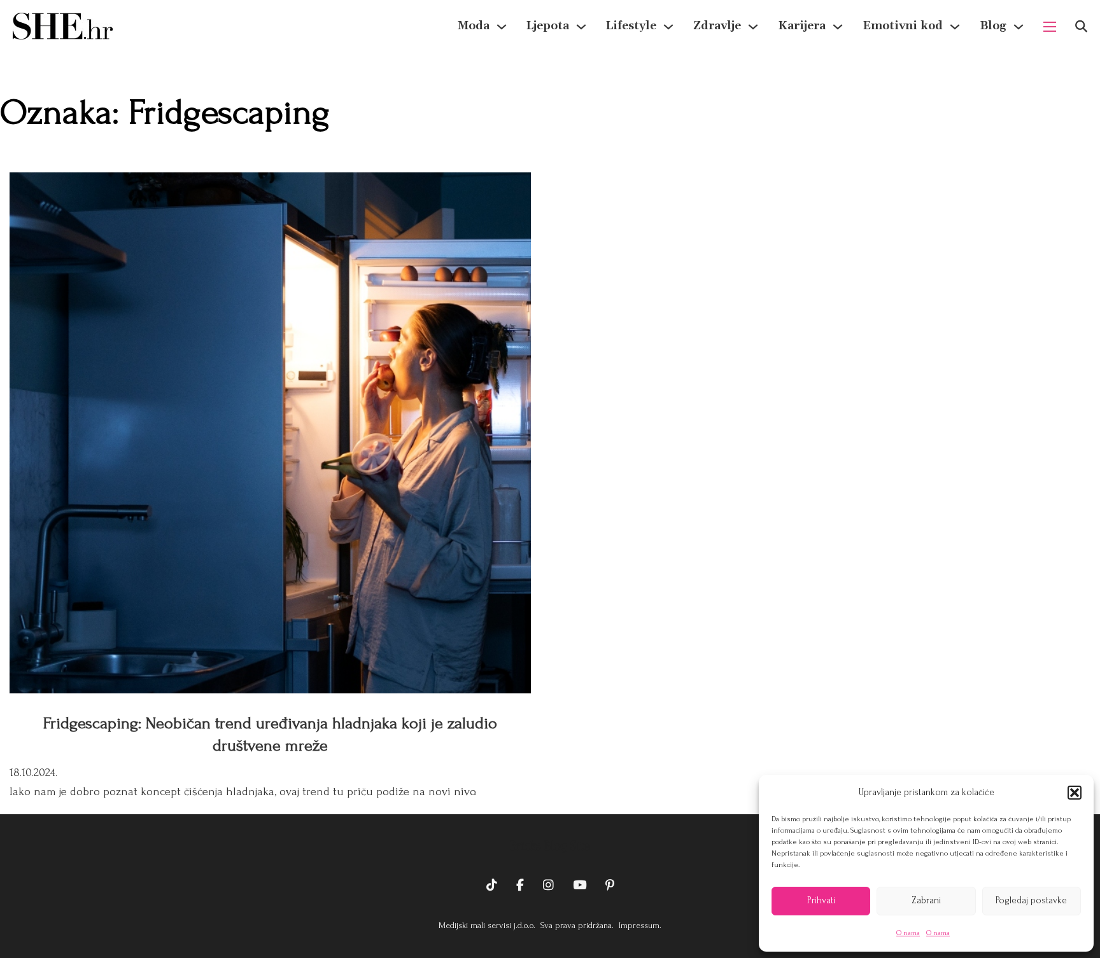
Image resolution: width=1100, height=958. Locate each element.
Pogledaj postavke (1031, 900)
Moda (474, 25)
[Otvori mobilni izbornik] (1049, 27)
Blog (993, 25)
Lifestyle (631, 25)
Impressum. (638, 925)
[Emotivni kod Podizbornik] (955, 26)
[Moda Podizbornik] (501, 26)
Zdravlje (717, 25)
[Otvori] (1081, 26)
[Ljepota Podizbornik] (581, 26)
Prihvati (821, 900)
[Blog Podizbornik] (1018, 26)
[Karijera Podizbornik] (837, 26)
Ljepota (547, 25)
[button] (1074, 792)
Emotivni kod (903, 25)
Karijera (802, 25)
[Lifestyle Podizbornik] (668, 26)
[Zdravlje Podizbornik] (753, 26)
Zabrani (926, 900)
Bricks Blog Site (550, 846)
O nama (908, 933)
